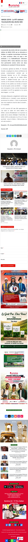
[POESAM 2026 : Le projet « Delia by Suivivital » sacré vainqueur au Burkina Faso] (21, 211)
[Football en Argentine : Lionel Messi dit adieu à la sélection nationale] (7, 195)
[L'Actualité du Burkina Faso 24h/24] (14, 6)
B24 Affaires (13, 536)
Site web (3, 259)
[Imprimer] (20, 136)
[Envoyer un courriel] (11, 24)
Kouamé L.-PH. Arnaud (6, 24)
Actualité (8, 16)
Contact (21, 493)
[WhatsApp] (13, 136)
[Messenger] (10, 136)
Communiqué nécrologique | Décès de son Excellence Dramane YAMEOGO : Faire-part (18, 463)
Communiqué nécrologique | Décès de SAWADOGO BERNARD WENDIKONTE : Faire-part (18, 469)
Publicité (9, 494)
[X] (9, 540)
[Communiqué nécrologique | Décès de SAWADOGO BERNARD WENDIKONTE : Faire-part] (4, 469)
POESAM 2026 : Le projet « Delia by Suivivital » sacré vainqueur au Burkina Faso (21, 217)
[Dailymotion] (21, 525)
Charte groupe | (16, 493)
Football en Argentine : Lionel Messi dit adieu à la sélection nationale (7, 202)
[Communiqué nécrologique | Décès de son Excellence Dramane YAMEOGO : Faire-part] (4, 463)
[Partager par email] (18, 136)
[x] (9, 525)
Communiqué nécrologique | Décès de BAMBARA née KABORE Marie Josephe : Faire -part (18, 476)
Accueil (4, 16)
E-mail (2, 253)
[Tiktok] (18, 525)
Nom (2, 247)
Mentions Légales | (9, 493)
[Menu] (1, 6)
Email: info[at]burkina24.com (14, 497)
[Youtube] (12, 525)
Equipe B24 (18, 494)
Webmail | (14, 494)
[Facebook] (6, 540)
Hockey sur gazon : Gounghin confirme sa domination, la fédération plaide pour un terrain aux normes (7, 218)
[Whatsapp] (12, 540)
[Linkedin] (14, 540)
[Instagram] (17, 540)
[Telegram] (15, 136)
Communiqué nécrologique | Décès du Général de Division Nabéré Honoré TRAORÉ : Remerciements (18, 456)
